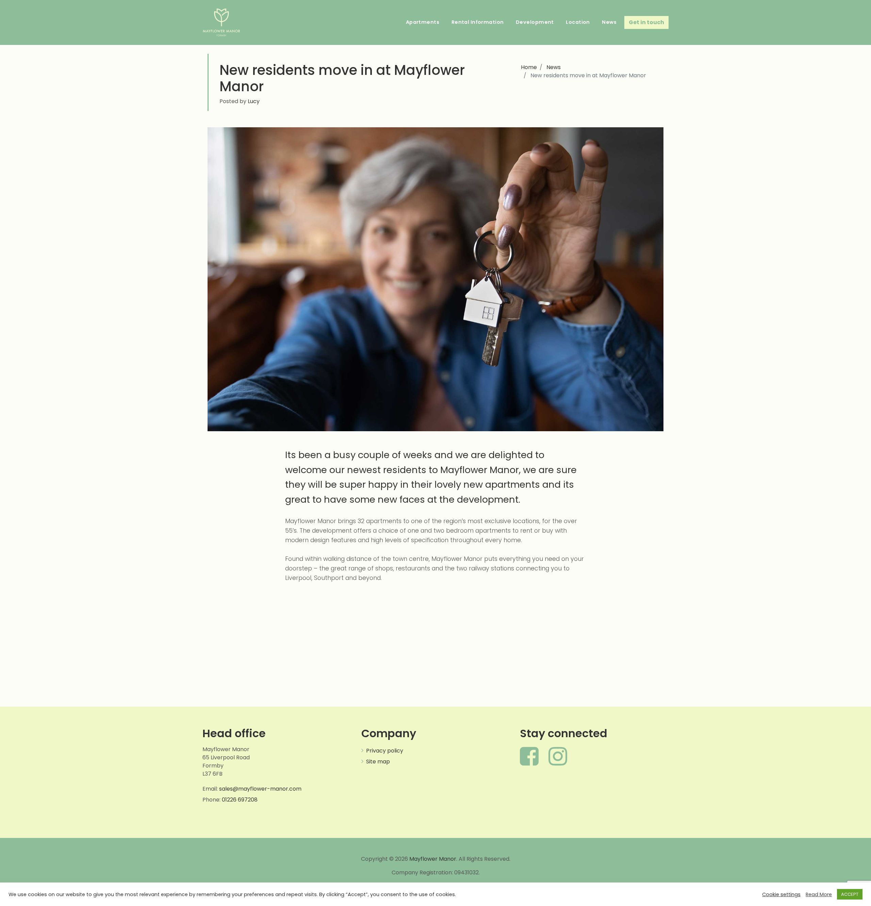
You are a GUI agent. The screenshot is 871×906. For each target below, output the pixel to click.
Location (578, 22)
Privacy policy (384, 751)
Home (529, 67)
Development (535, 22)
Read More (819, 894)
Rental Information (477, 22)
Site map (378, 761)
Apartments (422, 22)
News (609, 22)
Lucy (253, 101)
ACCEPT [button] (849, 894)
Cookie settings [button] (781, 894)
